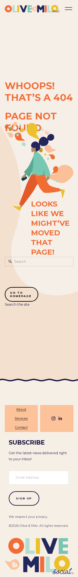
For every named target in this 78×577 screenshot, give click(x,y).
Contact (21, 427)
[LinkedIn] (60, 418)
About (21, 409)
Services (21, 418)
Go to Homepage (20, 294)
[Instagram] (53, 418)
